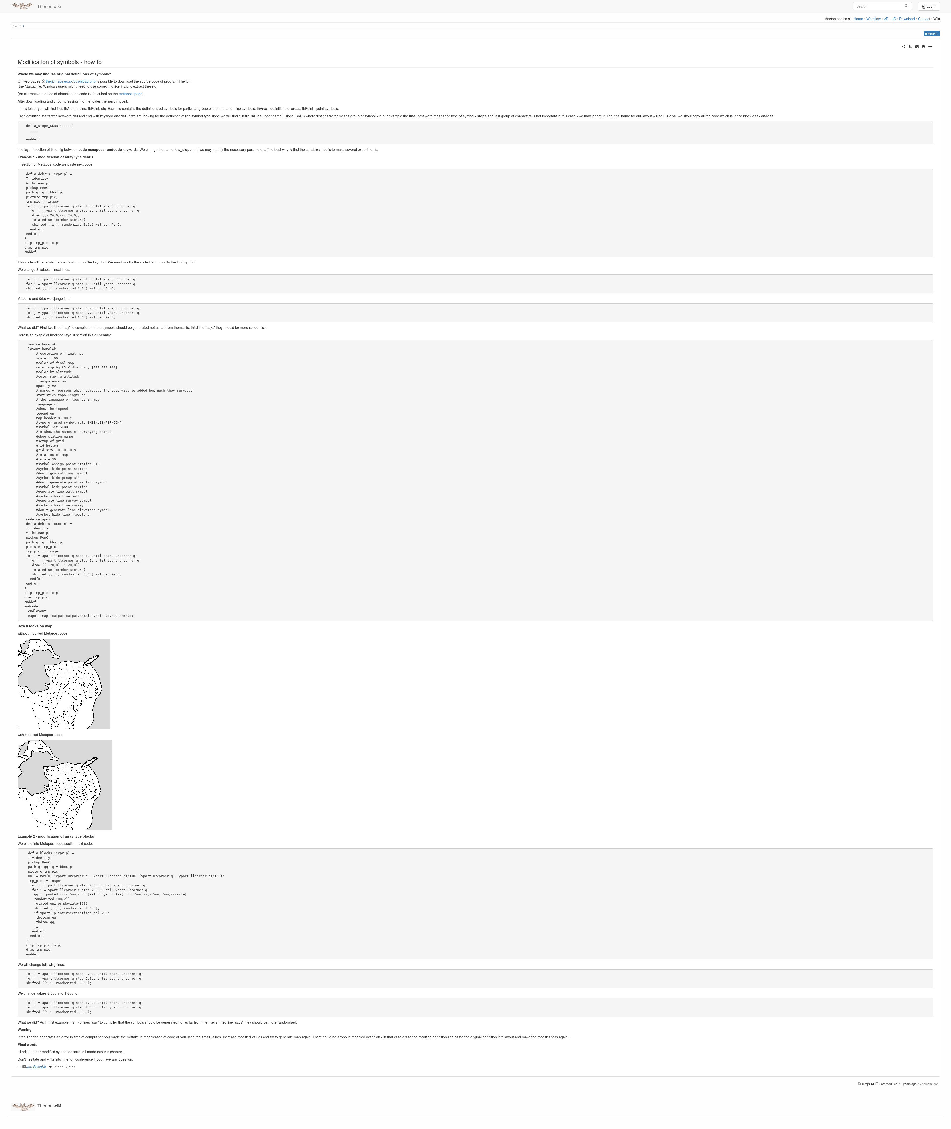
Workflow (873, 18)
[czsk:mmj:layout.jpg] (65, 784)
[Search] (906, 6)
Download (907, 18)
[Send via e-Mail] (917, 45)
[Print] (923, 45)
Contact (924, 18)
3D (894, 18)
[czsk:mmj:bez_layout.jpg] (64, 683)
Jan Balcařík (36, 1066)
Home (858, 18)
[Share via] (903, 45)
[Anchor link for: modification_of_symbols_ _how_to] (104, 61)
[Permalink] (930, 45)
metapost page (130, 93)
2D (886, 18)
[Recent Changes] (910, 45)
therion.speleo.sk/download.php (71, 81)
